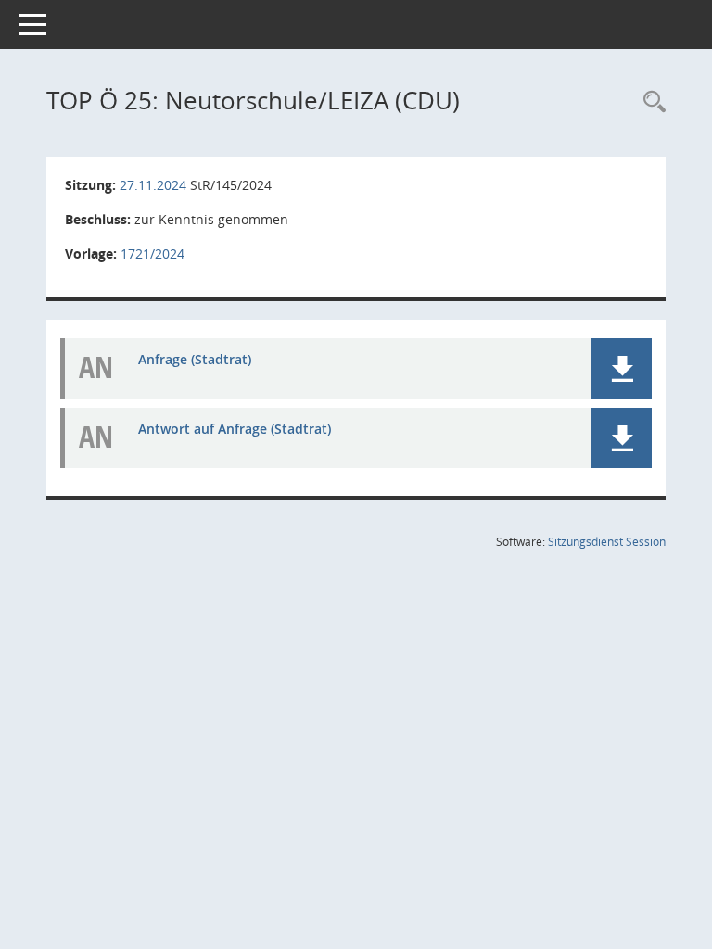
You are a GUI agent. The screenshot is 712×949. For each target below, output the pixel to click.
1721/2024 (152, 253)
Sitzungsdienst (607, 542)
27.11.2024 (153, 185)
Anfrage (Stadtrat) (194, 359)
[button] (621, 368)
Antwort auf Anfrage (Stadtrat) (234, 428)
